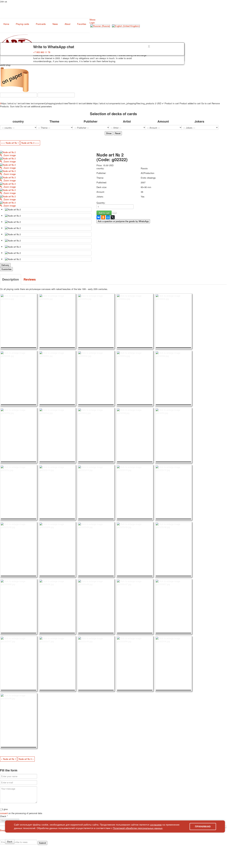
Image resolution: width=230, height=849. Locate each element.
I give (5, 809)
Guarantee (6, 269)
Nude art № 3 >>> (30, 142)
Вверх (3, 830)
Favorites (81, 24)
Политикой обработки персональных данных (137, 828)
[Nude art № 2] (48, 209)
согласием (156, 824)
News (55, 24)
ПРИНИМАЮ (203, 826)
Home (6, 24)
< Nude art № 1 (8, 759)
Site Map (198, 838)
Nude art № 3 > (26, 759)
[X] (113, 217)
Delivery (5, 265)
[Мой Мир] (108, 217)
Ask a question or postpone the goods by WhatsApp (123, 221)
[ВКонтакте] (98, 217)
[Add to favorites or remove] (114, 213)
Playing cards (22, 24)
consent (4, 813)
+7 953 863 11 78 (41, 52)
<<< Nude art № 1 (10, 142)
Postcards (41, 24)
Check (4, 816)
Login (92, 22)
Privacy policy (16, 838)
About (67, 24)
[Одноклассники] (103, 217)
